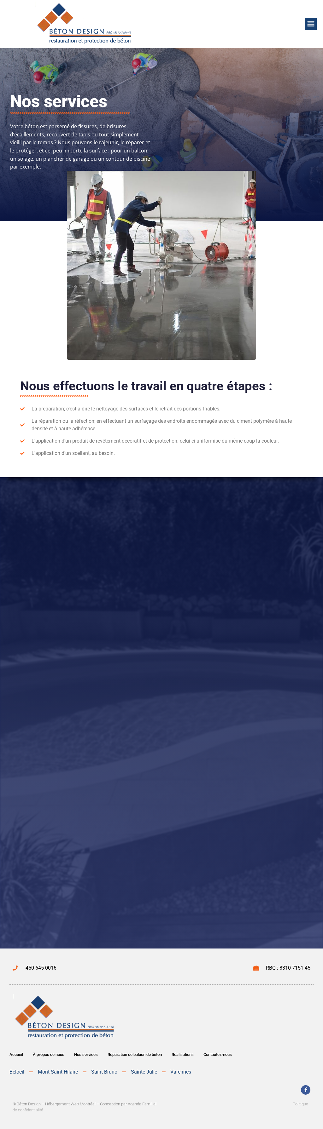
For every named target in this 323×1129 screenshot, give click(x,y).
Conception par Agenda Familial (128, 1104)
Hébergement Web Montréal (70, 1104)
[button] (311, 24)
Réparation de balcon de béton (135, 1054)
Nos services (86, 1054)
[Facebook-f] (305, 1090)
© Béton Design (27, 1104)
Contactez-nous (217, 1054)
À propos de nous (48, 1054)
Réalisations (183, 1054)
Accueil (16, 1054)
